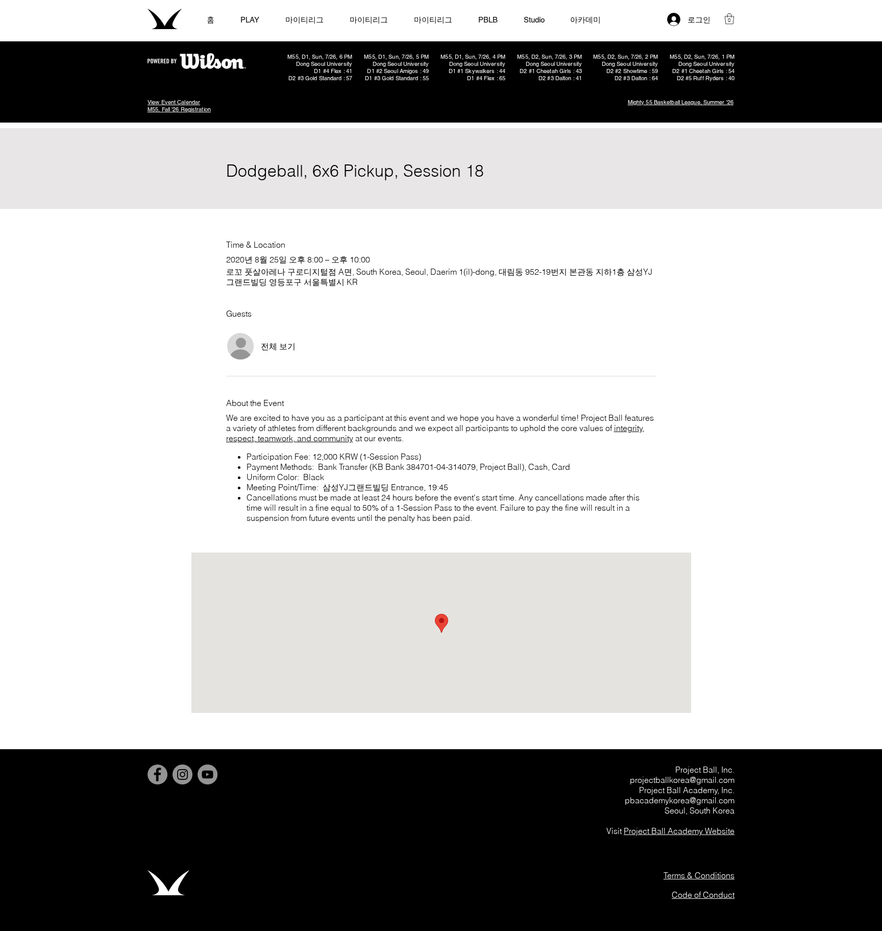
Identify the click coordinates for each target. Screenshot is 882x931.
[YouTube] (207, 774)
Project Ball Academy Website (679, 831)
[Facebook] (157, 774)
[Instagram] (182, 774)
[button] (729, 18)
